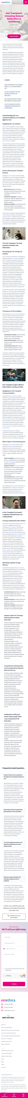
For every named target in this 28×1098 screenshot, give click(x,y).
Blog (16, 27)
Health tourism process (7, 1050)
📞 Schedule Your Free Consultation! (14, 916)
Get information (14, 36)
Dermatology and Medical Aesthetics (10, 1036)
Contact (3, 1067)
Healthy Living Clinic (6, 1041)
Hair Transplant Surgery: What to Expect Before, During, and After (12, 99)
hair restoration (12, 279)
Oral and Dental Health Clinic (8, 1033)
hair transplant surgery (11, 291)
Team (2, 1059)
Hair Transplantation (6, 1027)
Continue (14, 984)
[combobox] (5, 948)
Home (11, 27)
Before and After (5, 1044)
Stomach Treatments (6, 1038)
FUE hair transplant (14, 314)
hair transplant (6, 140)
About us (3, 1024)
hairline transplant (6, 426)
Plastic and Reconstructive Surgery (10, 1030)
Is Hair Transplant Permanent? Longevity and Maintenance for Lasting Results (12, 105)
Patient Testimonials (6, 1056)
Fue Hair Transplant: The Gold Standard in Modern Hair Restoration (12, 93)
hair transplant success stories (17, 487)
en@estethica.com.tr (9, 1010)
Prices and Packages (6, 1053)
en (19, 2)
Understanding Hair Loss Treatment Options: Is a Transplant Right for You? (13, 86)
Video (2, 1064)
